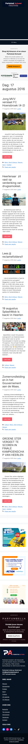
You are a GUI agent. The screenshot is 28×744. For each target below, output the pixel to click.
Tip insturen (6, 712)
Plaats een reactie (10, 167)
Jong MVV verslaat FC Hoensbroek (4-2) (13, 102)
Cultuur (6, 365)
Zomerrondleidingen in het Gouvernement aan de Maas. (13, 381)
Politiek (4, 689)
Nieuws (20, 162)
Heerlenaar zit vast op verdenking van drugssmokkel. (12, 181)
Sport (4, 165)
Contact (4, 720)
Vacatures (5, 717)
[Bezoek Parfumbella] (14, 619)
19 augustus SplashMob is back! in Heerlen (12, 311)
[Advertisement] (14, 25)
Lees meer (7, 157)
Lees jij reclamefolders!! (12, 255)
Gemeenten (6, 686)
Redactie (5, 709)
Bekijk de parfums (14, 636)
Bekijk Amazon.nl (14, 66)
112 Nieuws (5, 699)
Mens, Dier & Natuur (10, 162)
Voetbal (9, 165)
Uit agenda (5, 697)
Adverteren (5, 715)
